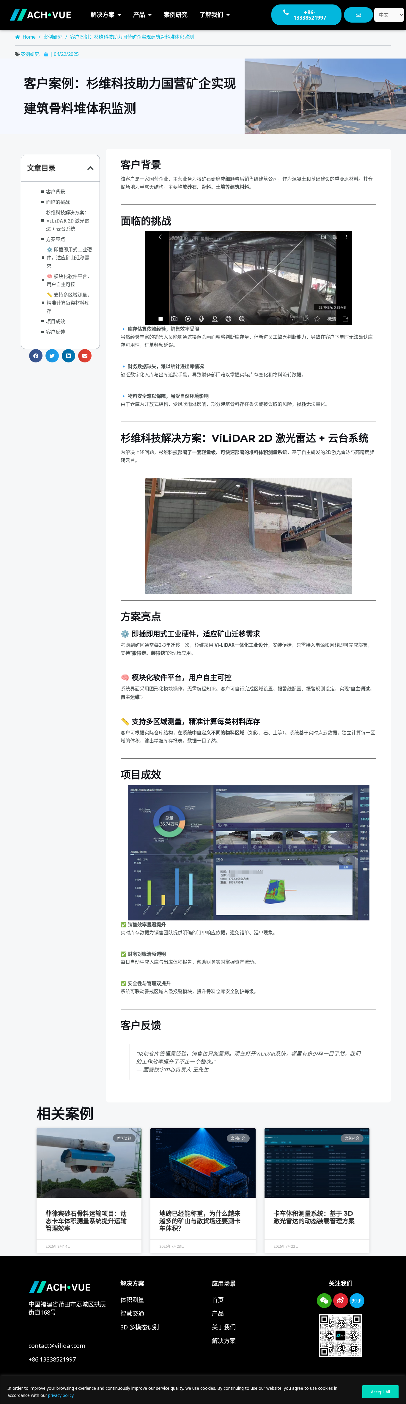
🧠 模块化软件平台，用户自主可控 (69, 280)
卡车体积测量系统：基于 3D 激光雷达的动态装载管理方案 (314, 1217)
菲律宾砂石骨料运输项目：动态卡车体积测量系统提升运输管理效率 (86, 1221)
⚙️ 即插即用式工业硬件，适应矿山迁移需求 (69, 257)
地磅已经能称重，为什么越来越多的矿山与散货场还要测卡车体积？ (199, 1221)
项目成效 (55, 321)
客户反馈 (55, 332)
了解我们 (211, 15)
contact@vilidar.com (57, 1346)
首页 (218, 1300)
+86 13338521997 (52, 1359)
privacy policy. (61, 1395)
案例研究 (176, 15)
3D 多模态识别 (139, 1327)
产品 (139, 15)
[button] (90, 168)
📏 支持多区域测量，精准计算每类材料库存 (69, 302)
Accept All (380, 1391)
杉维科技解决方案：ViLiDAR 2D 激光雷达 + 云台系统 (67, 220)
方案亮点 (55, 239)
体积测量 (132, 1300)
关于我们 (224, 1327)
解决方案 (102, 15)
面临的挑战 (58, 202)
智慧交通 (132, 1314)
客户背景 (55, 191)
